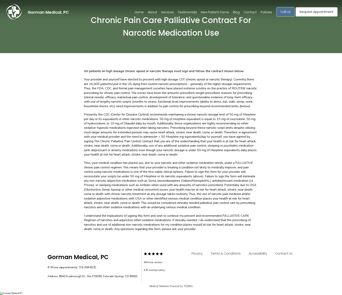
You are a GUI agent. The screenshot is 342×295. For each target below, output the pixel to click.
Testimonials (187, 12)
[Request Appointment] (316, 16)
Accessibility (258, 253)
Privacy (197, 253)
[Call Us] (285, 16)
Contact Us (284, 253)
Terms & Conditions (226, 253)
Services (167, 12)
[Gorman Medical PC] (171, 293)
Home (139, 12)
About (152, 12)
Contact (250, 12)
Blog (236, 12)
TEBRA (188, 286)
